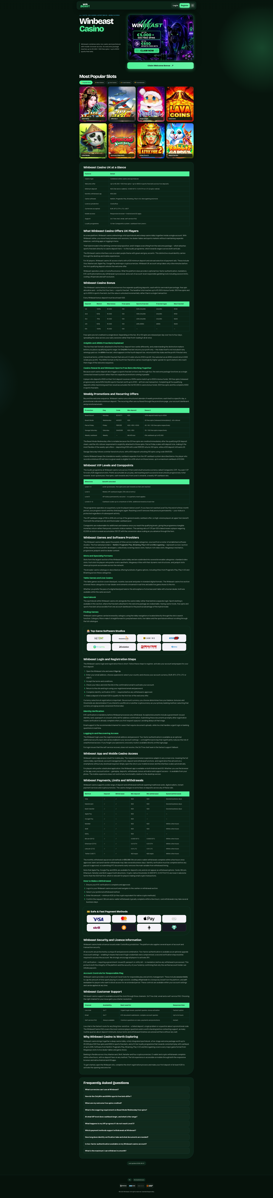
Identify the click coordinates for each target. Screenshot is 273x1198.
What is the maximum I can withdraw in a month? (105, 1151)
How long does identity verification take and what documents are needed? (116, 1137)
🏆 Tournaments (139, 82)
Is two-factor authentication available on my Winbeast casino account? (116, 1144)
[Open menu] (192, 5)
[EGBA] (141, 1185)
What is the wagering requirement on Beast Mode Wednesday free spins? (116, 1110)
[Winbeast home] (85, 5)
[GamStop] (132, 1185)
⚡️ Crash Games (126, 82)
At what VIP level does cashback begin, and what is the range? (111, 1117)
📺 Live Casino (112, 82)
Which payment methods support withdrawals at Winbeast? (110, 1130)
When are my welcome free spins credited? (103, 1103)
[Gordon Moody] (149, 1185)
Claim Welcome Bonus (158, 65)
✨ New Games (99, 82)
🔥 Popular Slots (86, 82)
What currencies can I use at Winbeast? (102, 1089)
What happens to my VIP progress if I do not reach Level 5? (109, 1123)
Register (184, 5)
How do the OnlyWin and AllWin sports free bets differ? (108, 1096)
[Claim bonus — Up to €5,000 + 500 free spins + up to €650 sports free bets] (160, 37)
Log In (175, 5)
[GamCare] (123, 1185)
